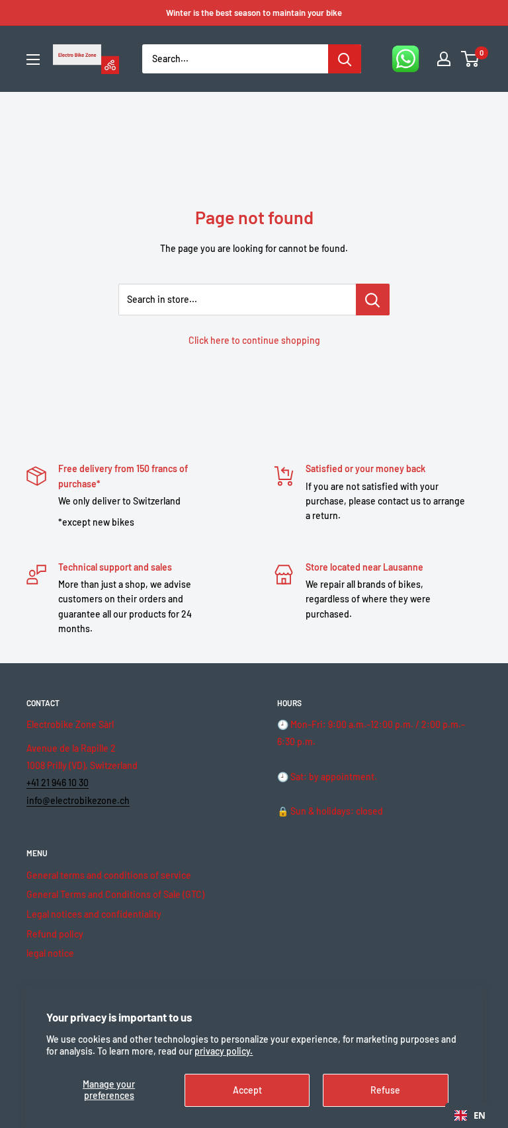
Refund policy (54, 934)
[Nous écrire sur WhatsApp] (405, 59)
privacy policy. (223, 1051)
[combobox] (470, 1115)
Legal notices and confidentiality (93, 914)
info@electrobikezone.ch (78, 800)
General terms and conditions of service (108, 875)
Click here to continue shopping (254, 340)
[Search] (344, 58)
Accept (247, 1090)
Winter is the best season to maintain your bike (254, 12)
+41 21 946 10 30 (57, 782)
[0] (470, 59)
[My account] (443, 59)
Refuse (385, 1090)
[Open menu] (33, 59)
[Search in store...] (373, 299)
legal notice (50, 953)
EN (480, 1115)
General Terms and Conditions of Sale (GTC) (115, 894)
